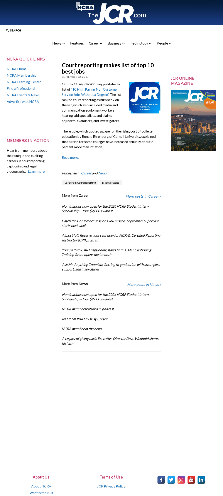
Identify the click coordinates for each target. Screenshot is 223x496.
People (162, 43)
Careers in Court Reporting (80, 182)
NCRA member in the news (82, 329)
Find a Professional (21, 88)
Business (114, 43)
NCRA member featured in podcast (88, 309)
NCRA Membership (22, 75)
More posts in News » (144, 284)
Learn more (36, 171)
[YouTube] (191, 480)
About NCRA (41, 486)
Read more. (70, 157)
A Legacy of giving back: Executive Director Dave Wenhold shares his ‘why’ (110, 340)
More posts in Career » (143, 196)
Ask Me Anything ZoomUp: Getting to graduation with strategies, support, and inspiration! (111, 266)
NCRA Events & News (23, 95)
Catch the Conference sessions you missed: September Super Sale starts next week (110, 223)
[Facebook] (161, 480)
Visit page (111, 12)
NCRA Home (17, 69)
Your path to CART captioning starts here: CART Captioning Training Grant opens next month (106, 252)
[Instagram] (181, 480)
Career (94, 43)
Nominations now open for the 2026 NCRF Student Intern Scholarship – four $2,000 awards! (105, 208)
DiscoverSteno (110, 182)
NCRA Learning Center (24, 82)
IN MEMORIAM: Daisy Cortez (84, 319)
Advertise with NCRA (23, 101)
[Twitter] (171, 480)
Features (77, 43)
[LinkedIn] (201, 480)
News (56, 43)
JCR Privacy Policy (111, 486)
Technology (139, 43)
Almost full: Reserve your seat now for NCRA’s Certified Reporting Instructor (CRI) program (111, 237)
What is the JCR (41, 493)
